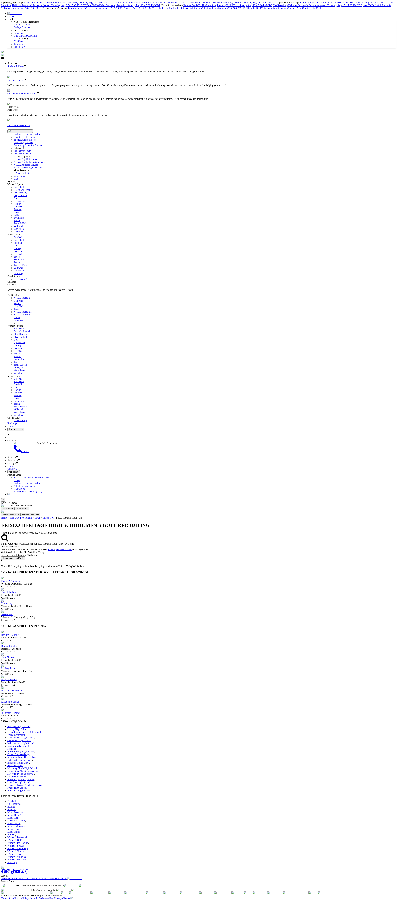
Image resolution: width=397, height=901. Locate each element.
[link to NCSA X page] (22, 873)
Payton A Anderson (10, 581)
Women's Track (15, 854)
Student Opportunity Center (20, 779)
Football (18, 242)
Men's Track (13, 831)
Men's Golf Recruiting (21, 517)
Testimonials (16, 878)
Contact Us (12, 16)
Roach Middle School (18, 746)
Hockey (17, 203)
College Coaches (22, 27)
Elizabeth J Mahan (10, 701)
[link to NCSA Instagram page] (8, 873)
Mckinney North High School (22, 768)
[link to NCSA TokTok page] (13, 873)
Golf (16, 198)
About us (5, 878)
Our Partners (40, 878)
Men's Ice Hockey (16, 820)
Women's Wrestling (16, 859)
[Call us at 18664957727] (14, 52)
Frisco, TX (48, 517)
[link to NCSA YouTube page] (17, 873)
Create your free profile (60, 549)
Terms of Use (7, 898)
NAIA (17, 317)
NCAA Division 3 (23, 314)
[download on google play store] (87, 885)
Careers (50, 878)
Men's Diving (14, 815)
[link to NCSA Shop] (14, 13)
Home (4, 517)
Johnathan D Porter (10, 713)
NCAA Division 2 (23, 311)
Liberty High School (17, 729)
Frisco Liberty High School (20, 751)
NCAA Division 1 (23, 298)
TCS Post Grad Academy (19, 760)
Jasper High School (17, 776)
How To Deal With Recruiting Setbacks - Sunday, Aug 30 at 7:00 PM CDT (240, 2)
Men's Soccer (13, 823)
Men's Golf (12, 817)
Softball (17, 215)
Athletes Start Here (30, 515)
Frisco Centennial (16, 735)
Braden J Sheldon (10, 646)
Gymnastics (19, 201)
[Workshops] (14, 120)
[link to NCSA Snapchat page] (27, 873)
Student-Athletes (15, 66)
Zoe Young (6, 603)
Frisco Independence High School (24, 732)
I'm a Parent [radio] (7, 509)
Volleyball (19, 226)
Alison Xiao (7, 614)
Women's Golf (14, 840)
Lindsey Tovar (8, 668)
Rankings (18, 320)
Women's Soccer (15, 845)
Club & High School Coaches (22, 93)
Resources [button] (12, 460)
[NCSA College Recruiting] (15, 55)
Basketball (19, 187)
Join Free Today (16, 429)
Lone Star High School (18, 782)
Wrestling (18, 231)
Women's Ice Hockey (17, 843)
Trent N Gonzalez (10, 657)
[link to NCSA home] (6, 867)
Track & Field (20, 223)
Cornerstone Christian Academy (23, 771)
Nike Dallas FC (15, 765)
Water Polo (19, 229)
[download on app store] (71, 885)
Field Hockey (20, 192)
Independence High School (20, 743)
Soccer (17, 212)
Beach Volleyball (22, 190)
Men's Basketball (15, 812)
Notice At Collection (39, 898)
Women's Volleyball (17, 856)
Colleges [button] (11, 463)
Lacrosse (18, 206)
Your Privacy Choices (59, 898)
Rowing (18, 209)
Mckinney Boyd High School (21, 757)
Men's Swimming (16, 826)
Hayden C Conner (10, 635)
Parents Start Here (10, 515)
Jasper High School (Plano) (20, 774)
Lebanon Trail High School (20, 737)
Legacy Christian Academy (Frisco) (24, 785)
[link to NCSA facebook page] (3, 873)
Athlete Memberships (24, 486)
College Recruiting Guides (27, 134)
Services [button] (11, 457)
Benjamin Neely (9, 679)
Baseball (18, 237)
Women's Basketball (17, 837)
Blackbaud (19, 41)
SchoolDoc (19, 47)
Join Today (13, 472)
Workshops (19, 488)
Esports (11, 806)
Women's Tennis (15, 851)
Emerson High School (18, 762)
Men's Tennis (13, 829)
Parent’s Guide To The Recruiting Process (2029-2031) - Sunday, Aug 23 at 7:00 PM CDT (68, 2)
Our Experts (28, 878)
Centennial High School (19, 740)
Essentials (18, 33)
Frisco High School (17, 787)
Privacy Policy (21, 898)
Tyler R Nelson (8, 592)
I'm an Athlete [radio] (22, 509)
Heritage (11, 748)
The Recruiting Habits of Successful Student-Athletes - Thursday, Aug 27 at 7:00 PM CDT (158, 2)
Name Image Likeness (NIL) (28, 491)
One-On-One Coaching (25, 35)
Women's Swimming (17, 848)
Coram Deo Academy (18, 754)
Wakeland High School (18, 790)
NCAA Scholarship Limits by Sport (31, 477)
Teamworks (19, 44)
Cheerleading (20, 279)
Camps (10, 426)
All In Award (60, 878)
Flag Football (20, 195)
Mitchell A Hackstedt (11, 690)
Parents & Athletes (23, 24)
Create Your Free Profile (13, 558)
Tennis (17, 220)
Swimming (19, 217)
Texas (37, 517)
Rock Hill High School (18, 726)
